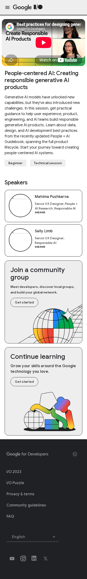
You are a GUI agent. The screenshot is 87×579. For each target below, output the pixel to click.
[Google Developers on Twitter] (45, 558)
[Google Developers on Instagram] (23, 558)
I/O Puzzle (15, 483)
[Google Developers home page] (27, 454)
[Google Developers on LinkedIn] (34, 558)
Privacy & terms (20, 494)
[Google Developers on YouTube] (12, 558)
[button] (75, 454)
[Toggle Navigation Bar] (6, 7)
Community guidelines (26, 505)
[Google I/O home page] (28, 7)
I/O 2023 (13, 471)
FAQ (10, 516)
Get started (24, 302)
